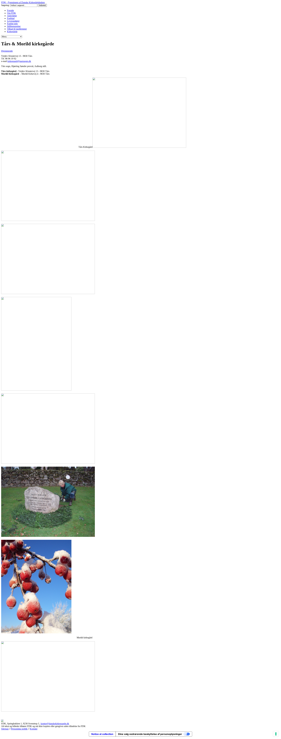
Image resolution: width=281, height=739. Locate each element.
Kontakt (33, 729)
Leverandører (13, 21)
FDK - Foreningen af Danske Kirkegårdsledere (23, 2)
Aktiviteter (12, 15)
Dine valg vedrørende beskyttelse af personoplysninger (150, 734)
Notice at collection (102, 734)
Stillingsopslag (13, 26)
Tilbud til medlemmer (17, 29)
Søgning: (5, 5)
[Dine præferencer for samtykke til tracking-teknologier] (276, 734)
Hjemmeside (7, 51)
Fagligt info (12, 23)
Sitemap (5, 729)
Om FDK (11, 13)
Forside (10, 10)
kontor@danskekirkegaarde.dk (55, 723)
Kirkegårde (12, 31)
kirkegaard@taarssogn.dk (19, 61)
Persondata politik (19, 729)
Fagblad (10, 18)
